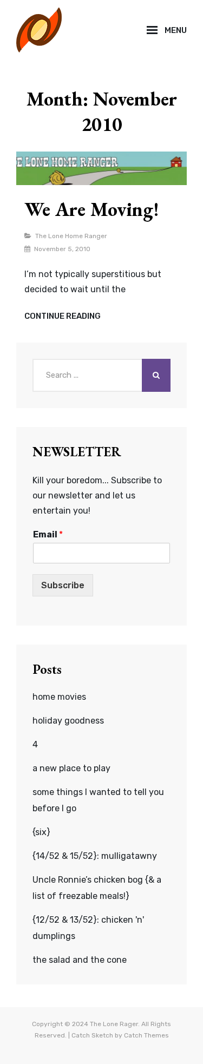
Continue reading (62, 316)
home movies (59, 697)
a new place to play (71, 768)
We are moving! (91, 209)
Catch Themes (146, 1035)
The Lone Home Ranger (71, 236)
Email (48, 534)
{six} (41, 832)
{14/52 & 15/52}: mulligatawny (94, 856)
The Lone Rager (114, 1024)
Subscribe (62, 585)
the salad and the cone (79, 960)
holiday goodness (68, 720)
